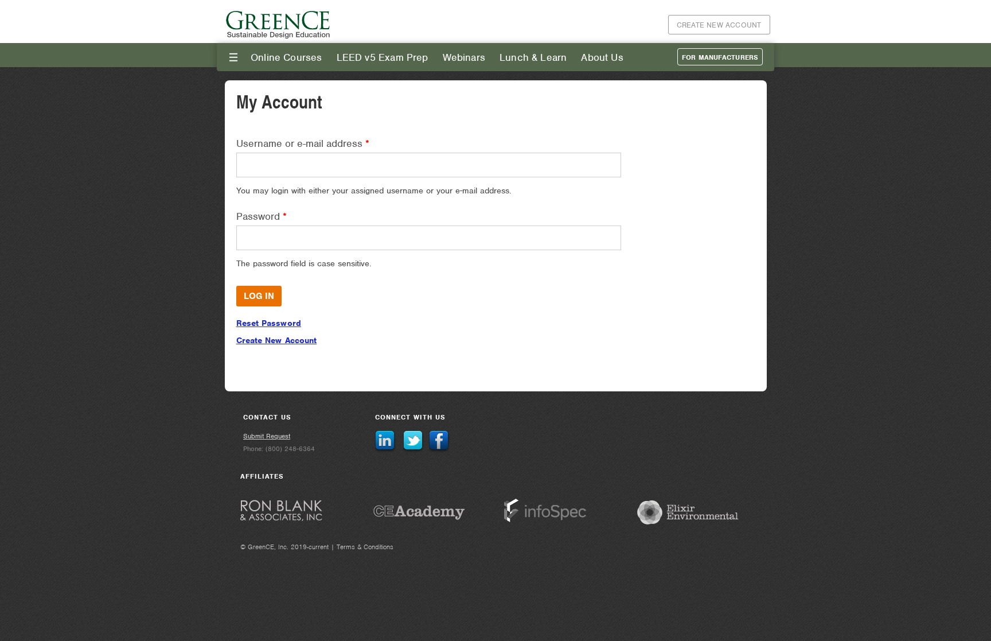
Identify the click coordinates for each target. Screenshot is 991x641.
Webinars (464, 57)
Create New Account (719, 25)
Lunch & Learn (533, 57)
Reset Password (268, 323)
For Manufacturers (720, 57)
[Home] (278, 37)
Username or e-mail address (302, 143)
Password (261, 216)
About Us (602, 57)
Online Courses (286, 57)
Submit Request (266, 436)
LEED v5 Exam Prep (382, 57)
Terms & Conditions (365, 546)
